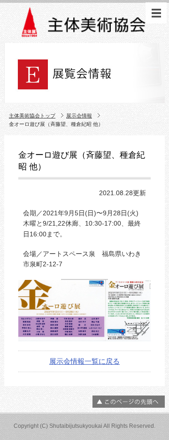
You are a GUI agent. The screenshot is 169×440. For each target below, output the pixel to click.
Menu (156, 12)
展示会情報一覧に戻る (84, 361)
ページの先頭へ (128, 402)
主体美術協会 (84, 24)
